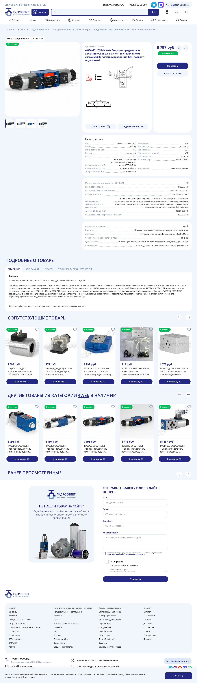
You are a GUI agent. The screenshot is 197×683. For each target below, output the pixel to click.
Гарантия (58, 627)
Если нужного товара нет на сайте (24, 627)
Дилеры (183, 20)
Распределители (62, 29)
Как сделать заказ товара (20, 619)
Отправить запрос (17, 623)
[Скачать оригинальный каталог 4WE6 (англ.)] (88, 77)
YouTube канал (105, 631)
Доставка (97, 20)
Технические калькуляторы (75, 269)
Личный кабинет (106, 639)
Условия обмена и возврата (66, 623)
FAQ (55, 631)
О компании (54, 20)
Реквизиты (13, 615)
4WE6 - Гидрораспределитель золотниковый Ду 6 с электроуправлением (115, 29)
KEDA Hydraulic (16, 639)
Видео (49, 269)
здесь (84, 306)
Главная (15, 20)
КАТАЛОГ (13, 643)
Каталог (43, 12)
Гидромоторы (104, 623)
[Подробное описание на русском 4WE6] (98, 77)
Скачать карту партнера (109, 647)
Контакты (76, 20)
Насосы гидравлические (109, 608)
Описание (14, 269)
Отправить (136, 579)
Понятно (178, 675)
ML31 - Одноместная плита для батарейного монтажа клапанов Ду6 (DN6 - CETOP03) (174, 371)
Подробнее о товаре (133, 126)
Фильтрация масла (107, 615)
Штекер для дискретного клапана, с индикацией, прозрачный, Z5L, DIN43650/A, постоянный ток (59, 371)
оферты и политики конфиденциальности (125, 554)
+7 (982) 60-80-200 (137, 4)
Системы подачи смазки (109, 619)
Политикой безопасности (23, 677)
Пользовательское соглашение (68, 612)
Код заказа (32, 269)
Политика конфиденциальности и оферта (73, 608)
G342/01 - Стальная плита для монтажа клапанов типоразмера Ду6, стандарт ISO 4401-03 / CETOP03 (98, 371)
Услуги (12, 647)
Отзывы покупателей (63, 647)
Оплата (139, 20)
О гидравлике (161, 20)
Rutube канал (104, 635)
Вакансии (102, 643)
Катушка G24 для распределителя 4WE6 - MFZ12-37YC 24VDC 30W (20, 371)
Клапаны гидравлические (35, 29)
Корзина (58, 635)
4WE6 (83, 395)
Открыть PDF (98, 126)
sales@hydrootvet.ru (113, 4)
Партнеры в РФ (61, 639)
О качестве (118, 20)
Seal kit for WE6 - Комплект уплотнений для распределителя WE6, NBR (135, 371)
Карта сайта (59, 643)
